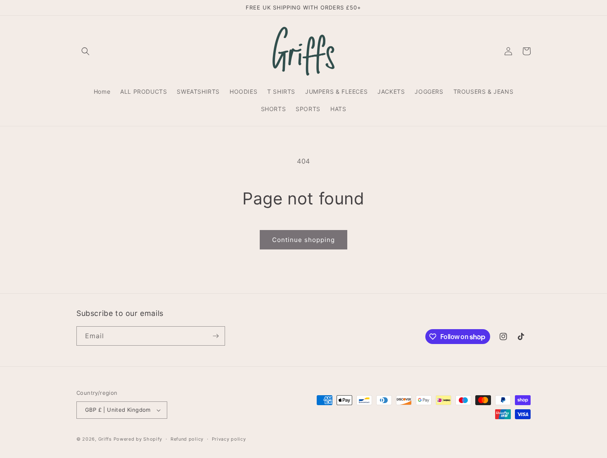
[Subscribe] (215, 336)
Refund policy (187, 439)
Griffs (105, 439)
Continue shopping (303, 240)
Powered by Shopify (138, 439)
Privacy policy (229, 439)
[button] (85, 51)
